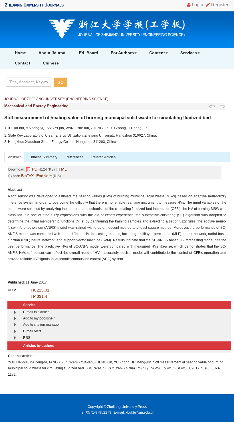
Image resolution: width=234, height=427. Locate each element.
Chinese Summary (43, 157)
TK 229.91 (40, 290)
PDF (36, 169)
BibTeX (27, 175)
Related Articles (103, 157)
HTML (61, 169)
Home (20, 52)
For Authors (122, 52)
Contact (22, 63)
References (74, 157)
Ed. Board (88, 52)
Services (188, 52)
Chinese (51, 63)
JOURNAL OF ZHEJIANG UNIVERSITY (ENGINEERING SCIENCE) (56, 99)
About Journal (52, 52)
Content (157, 52)
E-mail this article (36, 312)
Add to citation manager (41, 325)
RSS (26, 338)
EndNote (44, 175)
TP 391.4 (39, 296)
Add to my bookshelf (39, 318)
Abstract (14, 157)
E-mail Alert (32, 331)
